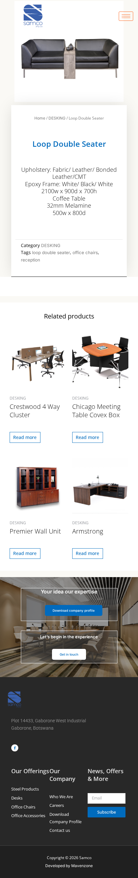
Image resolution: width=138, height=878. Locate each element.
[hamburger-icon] (126, 16)
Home (39, 118)
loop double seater (51, 252)
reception (30, 259)
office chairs (85, 252)
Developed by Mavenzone (69, 865)
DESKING (56, 118)
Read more (25, 437)
